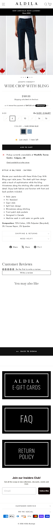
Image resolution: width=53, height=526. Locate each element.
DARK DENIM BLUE (23, 131)
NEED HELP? (26, 238)
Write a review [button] (26, 272)
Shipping (17, 99)
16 (46, 118)
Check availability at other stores (18, 162)
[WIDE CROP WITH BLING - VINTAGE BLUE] (13, 332)
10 (25, 118)
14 (39, 118)
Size (26, 113)
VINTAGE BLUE (29, 131)
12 (32, 118)
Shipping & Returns (26, 233)
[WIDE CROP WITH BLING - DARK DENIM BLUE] (10, 332)
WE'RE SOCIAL (25, 512)
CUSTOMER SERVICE (26, 506)
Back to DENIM (28, 351)
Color (26, 126)
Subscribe (44, 491)
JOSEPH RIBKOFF (26, 82)
